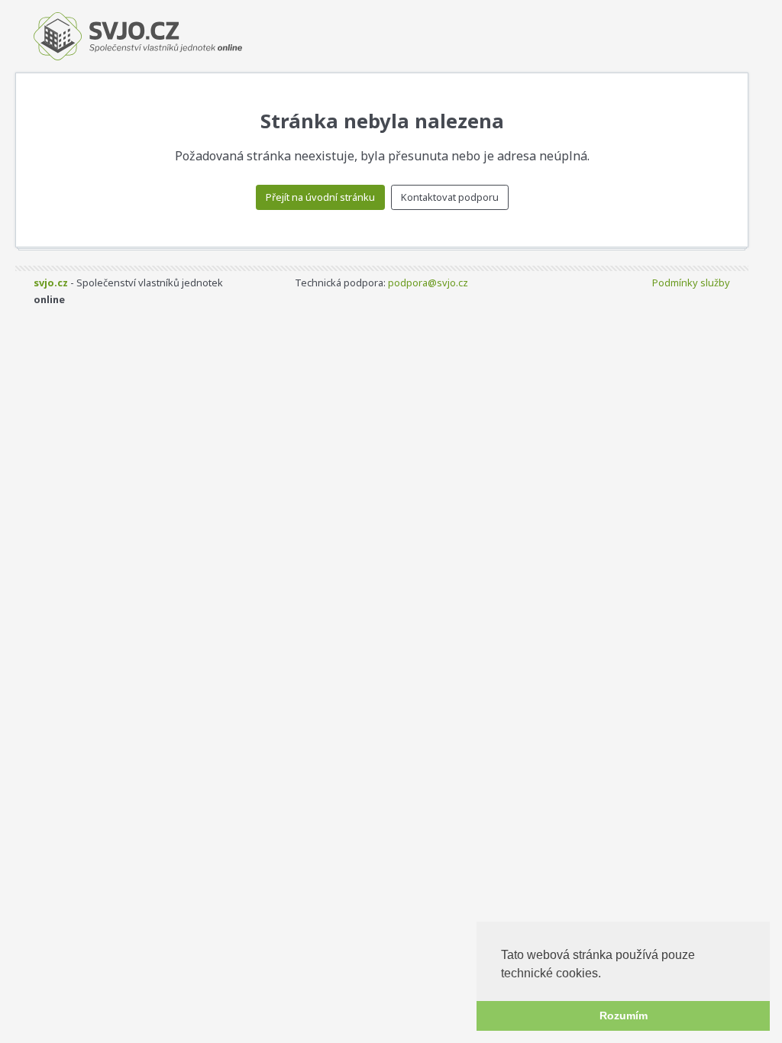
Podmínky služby (691, 282)
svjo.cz (51, 282)
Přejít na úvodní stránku (320, 197)
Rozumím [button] (623, 1015)
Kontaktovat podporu (450, 197)
